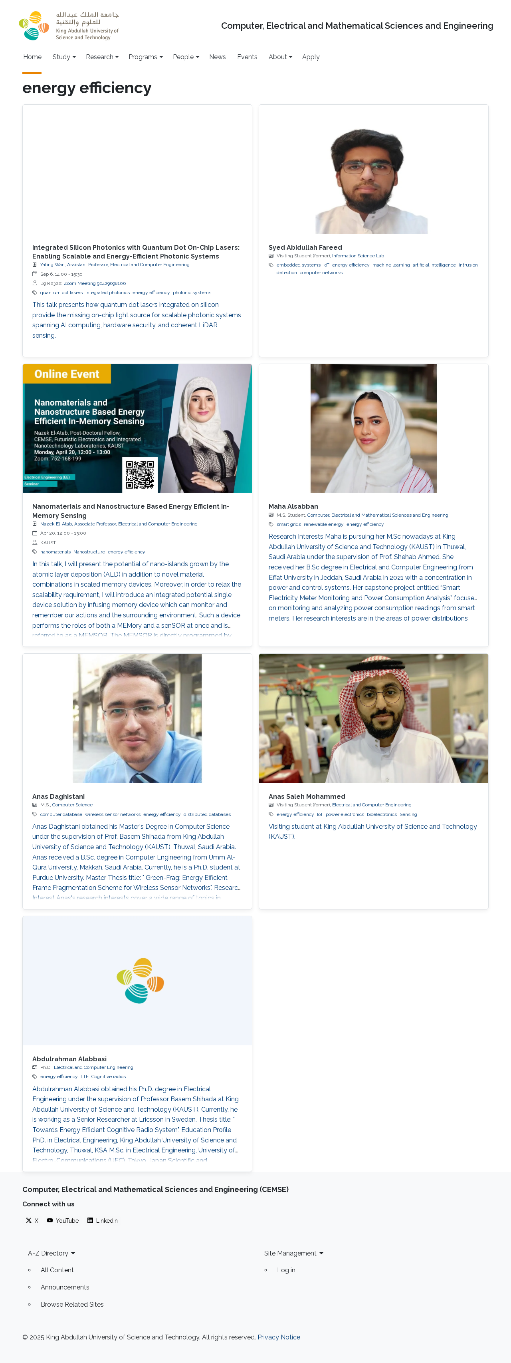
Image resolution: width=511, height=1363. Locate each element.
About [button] (278, 57)
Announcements (65, 1287)
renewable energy (324, 524)
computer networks (321, 272)
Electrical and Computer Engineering (372, 805)
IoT (326, 265)
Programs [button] (143, 57)
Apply (311, 57)
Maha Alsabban (293, 506)
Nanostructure (89, 552)
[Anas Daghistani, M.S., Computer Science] (137, 718)
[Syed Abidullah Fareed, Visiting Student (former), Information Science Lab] (373, 169)
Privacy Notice (278, 1337)
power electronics (345, 814)
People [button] (183, 57)
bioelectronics (382, 814)
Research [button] (99, 57)
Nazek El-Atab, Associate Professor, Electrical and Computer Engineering (119, 524)
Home (32, 57)
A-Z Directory (48, 1253)
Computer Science (72, 805)
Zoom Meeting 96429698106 (94, 283)
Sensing (408, 814)
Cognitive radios (108, 1076)
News (217, 57)
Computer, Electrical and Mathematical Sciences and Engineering (357, 26)
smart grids (289, 524)
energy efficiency (151, 292)
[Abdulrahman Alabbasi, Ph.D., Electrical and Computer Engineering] (137, 980)
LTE (85, 1076)
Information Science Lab (358, 256)
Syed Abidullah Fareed (305, 247)
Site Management (290, 1253)
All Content (57, 1270)
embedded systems (299, 265)
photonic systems (192, 292)
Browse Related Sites (72, 1304)
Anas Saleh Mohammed (307, 796)
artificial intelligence (434, 265)
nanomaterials (55, 552)
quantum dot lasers (61, 292)
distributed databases (207, 814)
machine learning (391, 265)
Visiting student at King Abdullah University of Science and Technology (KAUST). (373, 832)
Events (247, 57)
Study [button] (61, 57)
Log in (286, 1270)
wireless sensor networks (113, 814)
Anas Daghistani (58, 796)
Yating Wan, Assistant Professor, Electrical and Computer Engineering (115, 264)
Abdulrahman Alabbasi (69, 1059)
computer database (61, 814)
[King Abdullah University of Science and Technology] (69, 25)
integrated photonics (107, 292)
